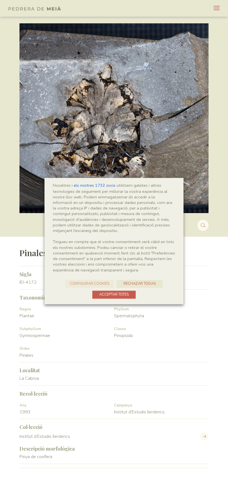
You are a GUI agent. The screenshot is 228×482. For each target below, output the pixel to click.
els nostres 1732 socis (94, 185)
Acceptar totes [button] (114, 294)
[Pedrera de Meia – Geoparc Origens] (34, 8)
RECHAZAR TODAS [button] (139, 283)
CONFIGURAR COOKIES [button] (89, 283)
